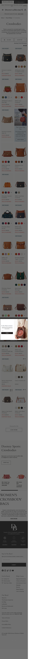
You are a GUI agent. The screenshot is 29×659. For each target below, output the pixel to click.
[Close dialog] (27, 320)
